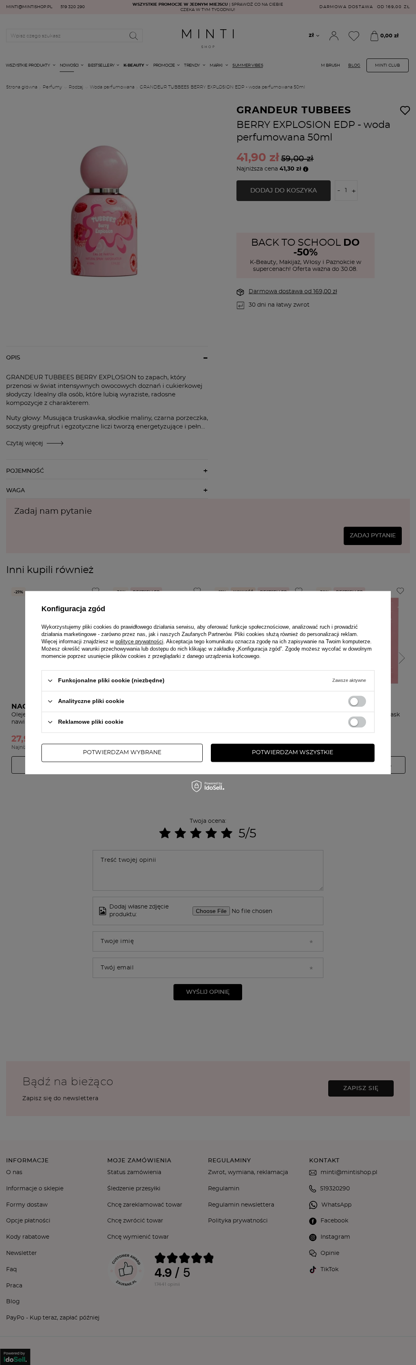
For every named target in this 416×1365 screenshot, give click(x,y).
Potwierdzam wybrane (122, 752)
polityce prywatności (139, 641)
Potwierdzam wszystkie (292, 752)
